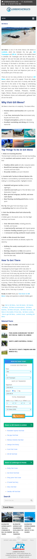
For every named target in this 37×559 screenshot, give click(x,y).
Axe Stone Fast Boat (13, 473)
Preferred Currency (11, 406)
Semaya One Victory (13, 444)
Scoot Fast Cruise (12, 449)
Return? (8, 391)
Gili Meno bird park (13, 310)
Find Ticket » (20, 416)
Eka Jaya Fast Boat (12, 435)
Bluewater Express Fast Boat (15, 430)
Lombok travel (20, 314)
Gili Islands (29, 305)
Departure (9, 385)
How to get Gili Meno (8, 314)
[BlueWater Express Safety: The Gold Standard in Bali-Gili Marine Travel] (6, 517)
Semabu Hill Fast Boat (13, 491)
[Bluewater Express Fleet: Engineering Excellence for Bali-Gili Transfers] (18, 517)
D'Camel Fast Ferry (12, 482)
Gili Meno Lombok (27, 312)
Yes (15, 391)
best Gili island (20, 305)
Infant (26, 400)
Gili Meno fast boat (26, 310)
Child (18, 400)
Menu (4, 18)
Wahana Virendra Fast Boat (15, 440)
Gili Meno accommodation (17, 307)
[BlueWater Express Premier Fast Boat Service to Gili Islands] (29, 517)
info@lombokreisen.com (11, 1)
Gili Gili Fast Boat (12, 454)
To (6, 375)
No (19, 391)
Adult (10, 400)
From (7, 369)
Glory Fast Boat (11, 487)
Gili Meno (5, 307)
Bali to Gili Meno (10, 305)
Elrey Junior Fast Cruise (14, 477)
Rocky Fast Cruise (12, 468)
